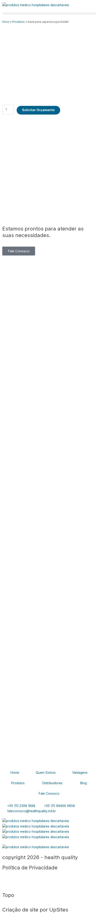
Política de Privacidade (29, 867)
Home (14, 772)
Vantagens (80, 772)
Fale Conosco (49, 793)
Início (5, 21)
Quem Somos (46, 772)
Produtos (18, 21)
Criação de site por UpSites (35, 909)
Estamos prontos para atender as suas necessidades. (43, 231)
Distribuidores (52, 783)
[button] (49, 13)
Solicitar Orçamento (38, 110)
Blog (83, 783)
